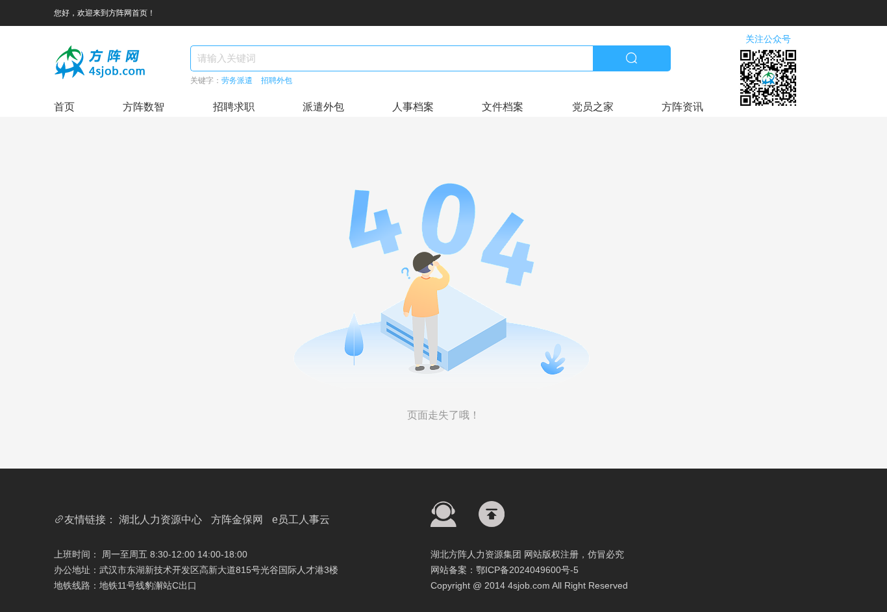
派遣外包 (323, 106)
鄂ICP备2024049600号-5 (527, 570)
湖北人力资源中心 (160, 519)
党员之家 (593, 106)
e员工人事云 (301, 519)
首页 (64, 106)
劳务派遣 (237, 80)
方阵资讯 (682, 106)
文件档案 (502, 106)
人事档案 (413, 106)
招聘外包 (276, 80)
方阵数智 (143, 106)
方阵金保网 (237, 519)
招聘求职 (234, 106)
